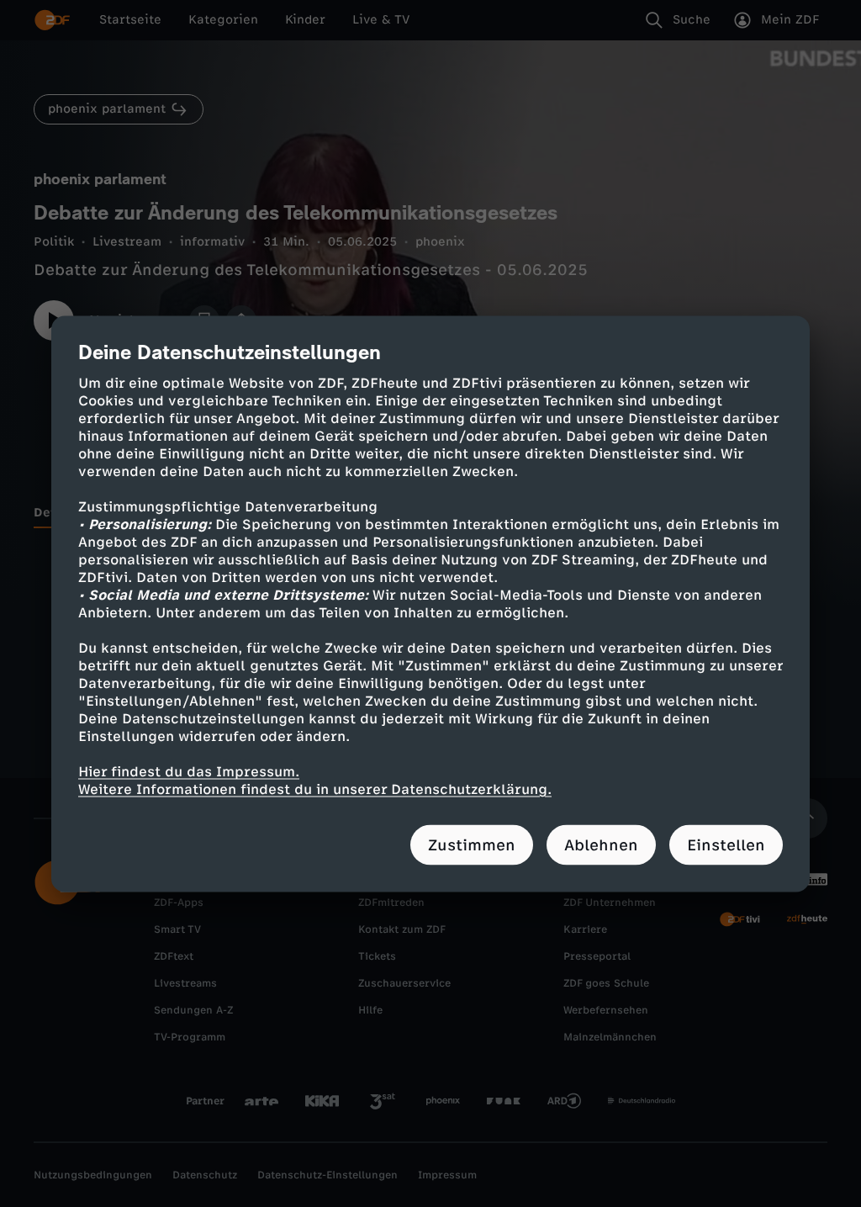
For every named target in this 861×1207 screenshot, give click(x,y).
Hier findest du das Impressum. (188, 771)
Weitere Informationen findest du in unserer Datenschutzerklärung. (315, 789)
